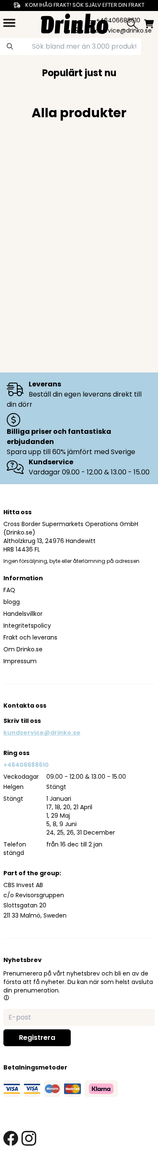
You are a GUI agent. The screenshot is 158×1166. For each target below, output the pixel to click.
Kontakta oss (24, 705)
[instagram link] (28, 1138)
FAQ (9, 590)
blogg (11, 602)
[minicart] (149, 24)
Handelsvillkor (23, 613)
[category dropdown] (9, 23)
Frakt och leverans (30, 637)
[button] (6, 998)
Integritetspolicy (27, 625)
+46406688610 (26, 765)
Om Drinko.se (23, 649)
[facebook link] (10, 1138)
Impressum (20, 661)
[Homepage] (74, 22)
